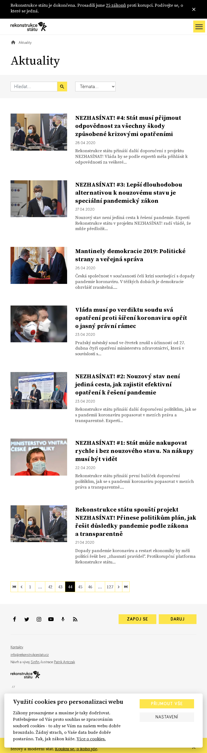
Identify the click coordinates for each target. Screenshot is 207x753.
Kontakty (17, 647)
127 (110, 587)
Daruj (178, 619)
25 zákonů (116, 5)
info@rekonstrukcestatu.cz (30, 655)
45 (80, 587)
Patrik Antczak (64, 662)
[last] (125, 587)
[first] (14, 587)
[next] (118, 587)
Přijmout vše (167, 704)
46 (90, 587)
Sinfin (35, 662)
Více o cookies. (91, 739)
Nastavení (167, 717)
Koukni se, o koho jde (76, 749)
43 (60, 587)
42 (50, 587)
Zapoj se (137, 619)
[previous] (21, 587)
